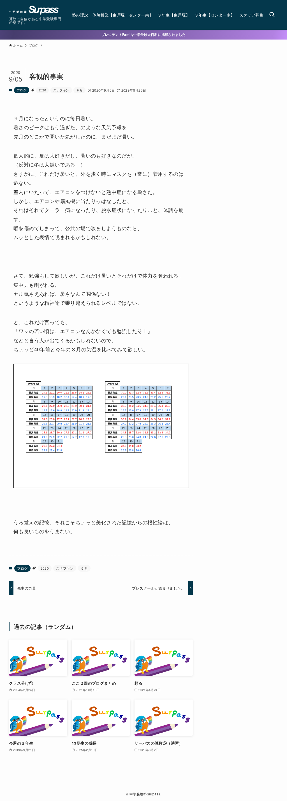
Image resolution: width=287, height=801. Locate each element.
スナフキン (61, 90)
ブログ (21, 90)
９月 (79, 90)
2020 (42, 90)
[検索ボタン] (272, 15)
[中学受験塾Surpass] (34, 10)
